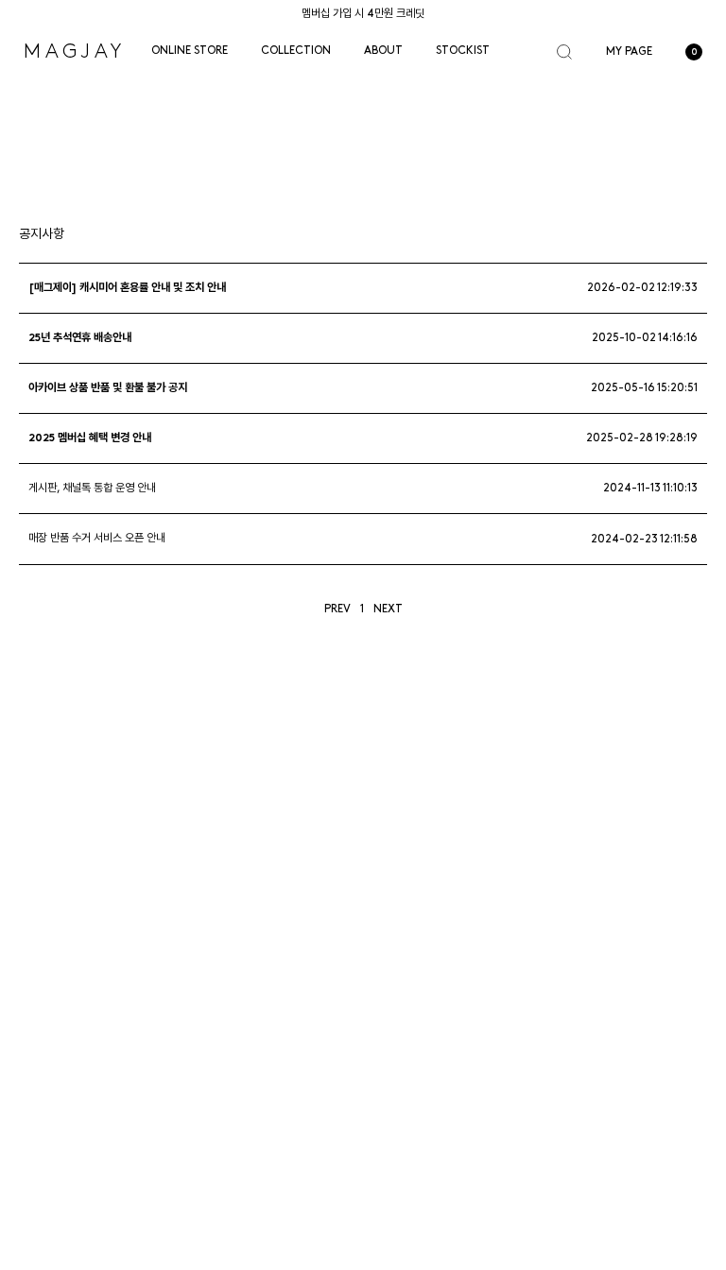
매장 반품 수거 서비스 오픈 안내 (96, 539)
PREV (337, 609)
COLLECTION (296, 51)
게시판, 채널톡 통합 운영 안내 (92, 488)
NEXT (388, 609)
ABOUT (383, 51)
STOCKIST (463, 51)
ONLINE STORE (189, 51)
